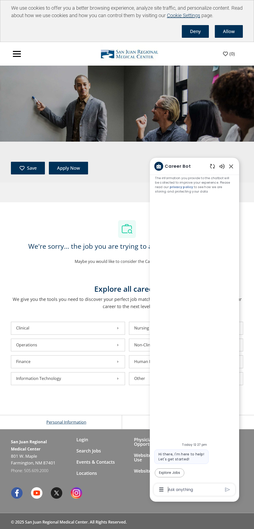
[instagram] (76, 493)
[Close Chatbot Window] (231, 166)
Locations (86, 473)
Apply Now (68, 168)
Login (82, 440)
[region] (194, 327)
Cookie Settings (183, 15)
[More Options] (161, 489)
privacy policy (181, 187)
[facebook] (17, 493)
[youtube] (37, 493)
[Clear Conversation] (212, 166)
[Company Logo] (119, 53)
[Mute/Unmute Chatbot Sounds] (222, 166)
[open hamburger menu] (17, 54)
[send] (227, 490)
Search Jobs (88, 451)
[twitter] (57, 493)
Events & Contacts (95, 462)
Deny (195, 31)
